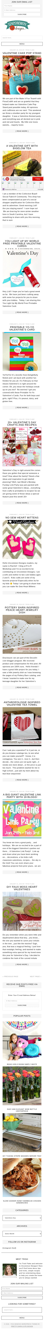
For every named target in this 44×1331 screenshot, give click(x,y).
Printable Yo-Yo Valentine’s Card (22, 328)
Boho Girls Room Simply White (22, 1064)
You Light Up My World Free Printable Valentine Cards (22, 243)
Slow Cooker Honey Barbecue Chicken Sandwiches (22, 1202)
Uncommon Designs (22, 25)
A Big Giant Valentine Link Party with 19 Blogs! (22, 795)
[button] (22, 44)
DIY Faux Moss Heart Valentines (22, 888)
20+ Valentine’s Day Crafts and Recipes (22, 423)
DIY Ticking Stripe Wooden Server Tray (22, 1156)
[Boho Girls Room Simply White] (22, 1041)
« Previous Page (10, 976)
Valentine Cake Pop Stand (22, 53)
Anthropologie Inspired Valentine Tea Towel (22, 703)
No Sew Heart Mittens (22, 517)
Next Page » (35, 976)
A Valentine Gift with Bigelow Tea (22, 147)
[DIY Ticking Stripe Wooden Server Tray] (22, 1132)
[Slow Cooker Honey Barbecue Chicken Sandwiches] (22, 1177)
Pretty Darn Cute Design (22, 1326)
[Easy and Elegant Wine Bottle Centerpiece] (22, 1086)
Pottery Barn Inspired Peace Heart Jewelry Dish (22, 610)
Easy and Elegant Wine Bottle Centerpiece (22, 1110)
